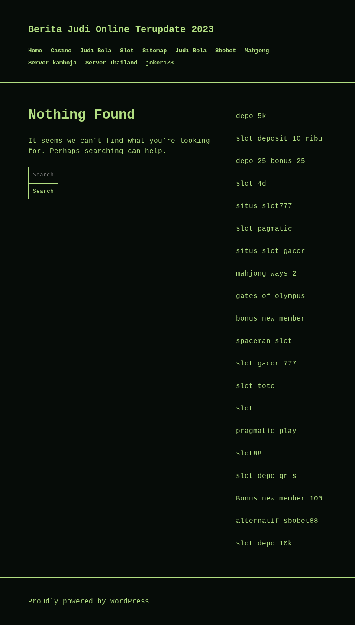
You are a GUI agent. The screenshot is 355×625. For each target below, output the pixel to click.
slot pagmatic (264, 229)
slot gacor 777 (266, 364)
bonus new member (270, 319)
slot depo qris (266, 476)
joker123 (160, 62)
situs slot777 (264, 206)
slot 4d (251, 184)
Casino (61, 50)
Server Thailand (111, 62)
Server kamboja (52, 62)
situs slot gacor (270, 251)
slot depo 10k (264, 544)
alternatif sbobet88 (277, 521)
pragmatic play (266, 431)
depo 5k (251, 116)
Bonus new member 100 (279, 499)
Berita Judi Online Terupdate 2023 (121, 29)
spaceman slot (264, 341)
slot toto (255, 386)
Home (35, 50)
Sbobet (225, 50)
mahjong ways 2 (266, 274)
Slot (127, 50)
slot (244, 409)
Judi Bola (95, 50)
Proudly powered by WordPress (88, 602)
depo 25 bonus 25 (270, 161)
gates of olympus (270, 296)
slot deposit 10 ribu (279, 139)
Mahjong (257, 50)
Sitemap (154, 50)
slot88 (249, 454)
